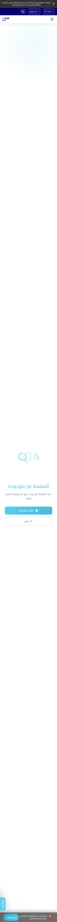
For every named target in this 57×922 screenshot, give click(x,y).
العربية (49, 11)
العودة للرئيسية (26, 510)
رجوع (27, 521)
